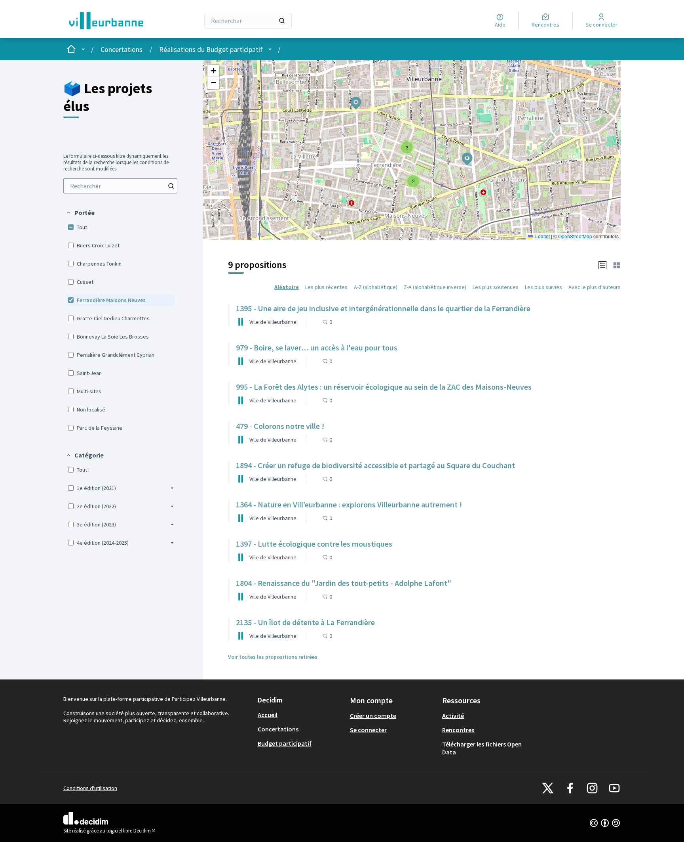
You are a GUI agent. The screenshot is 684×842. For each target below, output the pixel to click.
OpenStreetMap (575, 236)
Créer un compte (373, 716)
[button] (80, 212)
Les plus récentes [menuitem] (326, 287)
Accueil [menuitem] (267, 715)
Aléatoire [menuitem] (286, 287)
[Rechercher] (282, 20)
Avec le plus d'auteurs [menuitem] (594, 287)
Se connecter (368, 730)
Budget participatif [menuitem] (285, 743)
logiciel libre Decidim (131, 830)
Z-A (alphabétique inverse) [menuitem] (435, 287)
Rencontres (458, 730)
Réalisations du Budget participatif (211, 49)
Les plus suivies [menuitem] (543, 287)
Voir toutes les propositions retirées (272, 656)
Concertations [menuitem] (278, 729)
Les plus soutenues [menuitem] (496, 287)
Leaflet (542, 236)
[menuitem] (120, 185)
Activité (453, 716)
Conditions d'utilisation (90, 788)
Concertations (121, 49)
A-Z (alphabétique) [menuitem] (375, 287)
